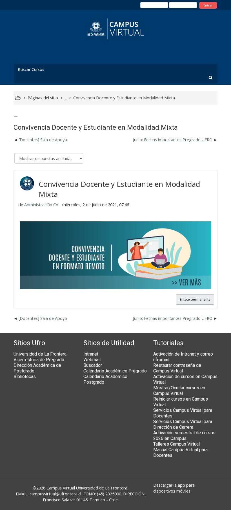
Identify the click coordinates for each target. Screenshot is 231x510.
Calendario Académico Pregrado (115, 371)
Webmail (92, 359)
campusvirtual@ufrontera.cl (55, 493)
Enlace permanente (195, 299)
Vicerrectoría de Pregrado (39, 359)
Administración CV (41, 204)
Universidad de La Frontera (40, 354)
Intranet (90, 354)
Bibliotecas (25, 376)
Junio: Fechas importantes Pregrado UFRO (172, 139)
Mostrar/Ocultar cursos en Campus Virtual (179, 390)
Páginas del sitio (43, 97)
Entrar (208, 5)
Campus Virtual (60, 488)
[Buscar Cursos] (210, 77)
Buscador (92, 365)
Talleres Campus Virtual (176, 444)
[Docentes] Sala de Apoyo (43, 139)
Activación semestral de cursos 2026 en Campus (184, 435)
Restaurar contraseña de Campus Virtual (177, 368)
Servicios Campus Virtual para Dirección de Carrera (182, 424)
